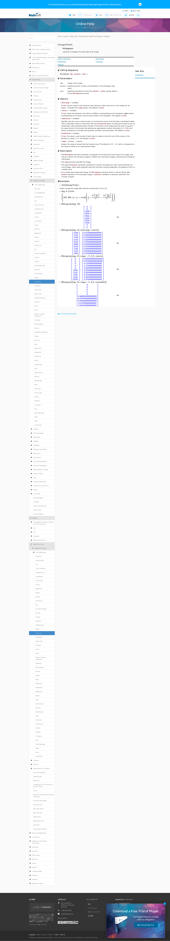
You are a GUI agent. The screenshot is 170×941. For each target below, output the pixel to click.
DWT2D (37, 229)
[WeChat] (76, 922)
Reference (35, 859)
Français (44, 934)
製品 (89, 904)
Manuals (34, 867)
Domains (36, 120)
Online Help (74, 36)
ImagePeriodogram (39, 298)
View (35, 409)
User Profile (36, 494)
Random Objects (38, 473)
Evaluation (36, 124)
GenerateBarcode (39, 265)
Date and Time (37, 92)
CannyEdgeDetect (39, 193)
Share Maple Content (38, 63)
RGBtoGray (38, 348)
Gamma (36, 261)
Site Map (95, 937)
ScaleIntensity (38, 372)
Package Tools (37, 100)
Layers (36, 306)
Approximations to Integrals (41, 768)
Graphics (34, 518)
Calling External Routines (40, 112)
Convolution (38, 221)
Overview (37, 189)
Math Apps (35, 847)
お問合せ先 (62, 899)
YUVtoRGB (37, 425)
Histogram (37, 281)
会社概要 (32, 899)
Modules (35, 128)
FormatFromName (39, 253)
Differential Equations (39, 540)
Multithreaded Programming (41, 136)
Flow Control (37, 457)
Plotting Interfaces (38, 821)
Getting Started (36, 45)
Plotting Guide (37, 776)
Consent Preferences (78, 937)
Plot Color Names (38, 809)
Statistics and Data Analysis (40, 75)
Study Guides (36, 855)
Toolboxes (35, 875)
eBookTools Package (39, 172)
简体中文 (62, 934)
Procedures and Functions (41, 485)
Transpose (37, 405)
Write (36, 421)
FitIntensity (37, 245)
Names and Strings (38, 140)
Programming (36, 79)
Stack (35, 384)
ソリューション (92, 908)
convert (36, 217)
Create (36, 225)
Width (36, 417)
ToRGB (36, 397)
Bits (34, 152)
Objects (35, 132)
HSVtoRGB (37, 290)
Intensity (37, 302)
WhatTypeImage (39, 413)
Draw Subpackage (39, 184)
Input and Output (38, 104)
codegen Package (38, 160)
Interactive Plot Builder (40, 800)
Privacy (70, 937)
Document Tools (38, 168)
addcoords (36, 780)
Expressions (36, 453)
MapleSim (35, 879)
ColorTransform (39, 205)
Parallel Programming (39, 481)
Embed (36, 237)
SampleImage (38, 364)
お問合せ (126, 11)
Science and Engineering (39, 833)
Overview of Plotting (39, 772)
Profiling (35, 441)
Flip (35, 249)
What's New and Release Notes (41, 49)
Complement (38, 213)
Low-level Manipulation (40, 461)
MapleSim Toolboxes (38, 883)
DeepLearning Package (39, 449)
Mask (36, 310)
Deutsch (50, 934)
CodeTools (36, 164)
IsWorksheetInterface (40, 506)
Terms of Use (63, 937)
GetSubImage (38, 273)
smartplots (36, 825)
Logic (34, 477)
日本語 (56, 934)
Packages (36, 96)
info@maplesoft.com (67, 914)
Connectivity (36, 837)
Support (66, 36)
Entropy (36, 241)
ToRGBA (37, 401)
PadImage (37, 320)
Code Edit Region (38, 498)
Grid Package (37, 176)
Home (60, 36)
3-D (34, 532)
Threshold (37, 388)
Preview (36, 328)
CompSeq (36, 502)
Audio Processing (38, 148)
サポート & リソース (94, 912)
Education (35, 851)
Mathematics (36, 67)
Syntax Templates (38, 514)
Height (36, 277)
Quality (36, 336)
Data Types (36, 116)
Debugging (36, 445)
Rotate (36, 360)
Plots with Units (38, 813)
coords (35, 790)
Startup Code (37, 510)
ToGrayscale (38, 393)
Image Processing (38, 544)
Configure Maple (37, 871)
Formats (36, 257)
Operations (36, 144)
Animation (36, 536)
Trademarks (88, 937)
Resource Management (40, 465)
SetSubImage (38, 380)
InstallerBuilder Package (40, 108)
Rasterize (37, 340)
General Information (39, 83)
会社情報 (90, 916)
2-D (34, 528)
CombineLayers (39, 209)
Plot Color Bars (37, 804)
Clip (35, 201)
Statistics (36, 764)
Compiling (36, 156)
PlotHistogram (38, 324)
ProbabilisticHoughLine (41, 332)
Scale (35, 368)
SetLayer (37, 376)
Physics (34, 71)
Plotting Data (37, 817)
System (34, 863)
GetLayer (37, 269)
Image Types (38, 294)
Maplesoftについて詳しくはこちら (38, 924)
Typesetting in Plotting (39, 829)
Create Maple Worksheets (40, 53)
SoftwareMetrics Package (40, 469)
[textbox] (70, 185)
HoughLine (37, 285)
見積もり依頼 (136, 11)
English (38, 934)
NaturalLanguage (38, 433)
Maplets (35, 490)
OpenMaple (36, 437)
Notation (35, 429)
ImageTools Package (39, 180)
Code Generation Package (41, 88)
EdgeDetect (37, 233)
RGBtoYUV (37, 356)
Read (35, 344)
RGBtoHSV (37, 352)
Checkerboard (38, 197)
